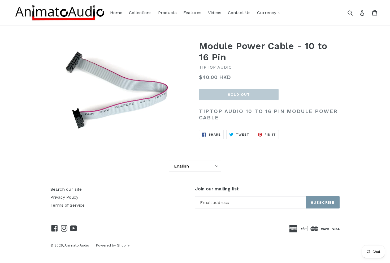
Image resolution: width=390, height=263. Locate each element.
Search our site (66, 189)
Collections (140, 12)
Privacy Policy (64, 197)
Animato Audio (76, 245)
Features (192, 12)
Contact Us (239, 12)
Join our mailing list (217, 188)
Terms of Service (67, 205)
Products (167, 12)
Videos (214, 12)
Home (116, 12)
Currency (267, 12)
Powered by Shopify (113, 245)
